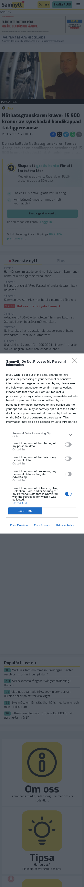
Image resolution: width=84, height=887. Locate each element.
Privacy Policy (65, 525)
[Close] (76, 362)
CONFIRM (25, 511)
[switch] (68, 444)
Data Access (42, 525)
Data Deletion (19, 525)
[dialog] (42, 443)
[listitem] (42, 435)
